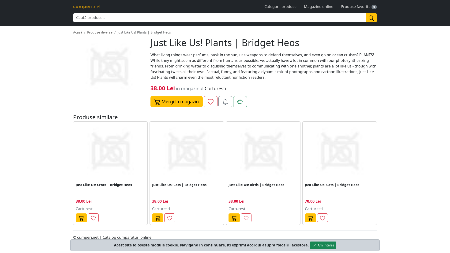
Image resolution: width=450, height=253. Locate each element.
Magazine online (318, 6)
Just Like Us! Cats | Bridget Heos (179, 184)
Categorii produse (280, 6)
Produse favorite (356, 6)
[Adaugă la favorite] (211, 101)
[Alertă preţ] (225, 101)
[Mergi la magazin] (81, 218)
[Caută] (371, 17)
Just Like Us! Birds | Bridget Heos (256, 184)
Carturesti (215, 88)
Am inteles (325, 245)
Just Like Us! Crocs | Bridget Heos (104, 184)
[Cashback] (240, 101)
